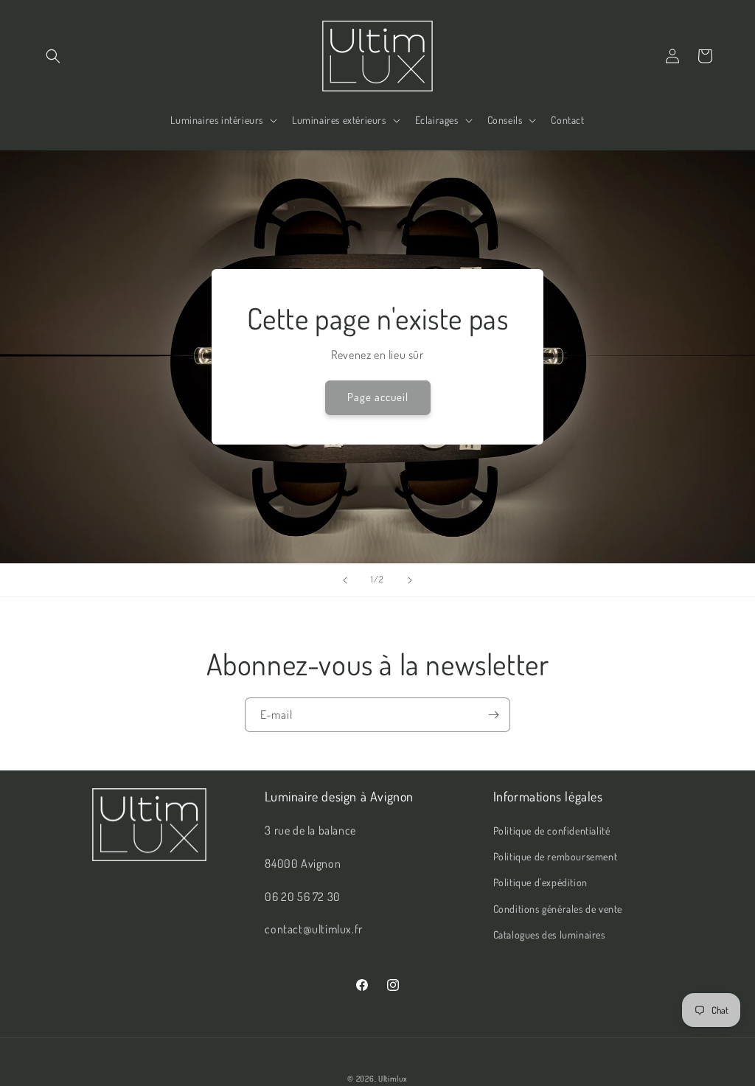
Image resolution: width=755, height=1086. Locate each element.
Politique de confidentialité (551, 830)
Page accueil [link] (377, 397)
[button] (53, 56)
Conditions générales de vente (557, 908)
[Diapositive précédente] (345, 580)
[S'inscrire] (493, 714)
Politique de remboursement (555, 856)
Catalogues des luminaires (549, 934)
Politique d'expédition (540, 882)
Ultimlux (393, 1078)
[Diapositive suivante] (410, 580)
